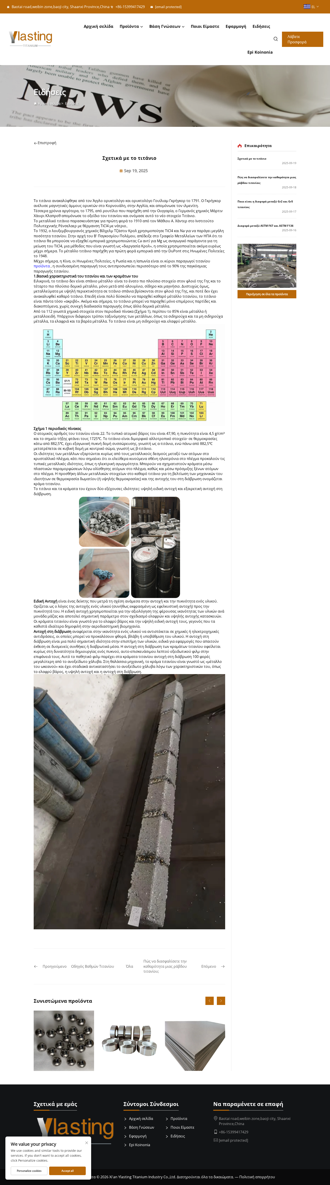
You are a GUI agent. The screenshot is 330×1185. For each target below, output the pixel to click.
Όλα (129, 966)
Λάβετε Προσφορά (297, 39)
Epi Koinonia (260, 52)
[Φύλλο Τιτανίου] (129, 1041)
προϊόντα (42, 266)
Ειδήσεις (261, 26)
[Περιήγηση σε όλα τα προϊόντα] (267, 266)
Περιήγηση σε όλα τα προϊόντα (267, 294)
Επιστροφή (47, 142)
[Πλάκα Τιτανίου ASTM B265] (195, 1041)
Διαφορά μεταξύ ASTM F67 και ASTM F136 (265, 226)
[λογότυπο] (30, 39)
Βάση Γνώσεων (164, 26)
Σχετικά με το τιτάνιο (252, 158)
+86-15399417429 (129, 6)
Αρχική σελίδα (98, 26)
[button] (209, 1001)
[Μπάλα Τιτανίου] (64, 1041)
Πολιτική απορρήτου (257, 1176)
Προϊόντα (129, 26)
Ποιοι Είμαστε (205, 26)
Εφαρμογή (236, 26)
